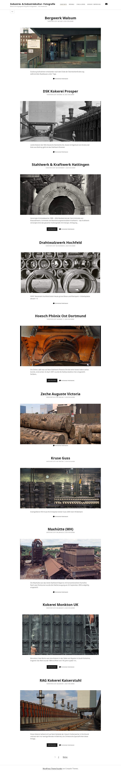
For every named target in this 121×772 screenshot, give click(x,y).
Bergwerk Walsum (60, 18)
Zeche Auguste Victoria (60, 394)
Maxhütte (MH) (60, 529)
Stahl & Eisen (81, 4)
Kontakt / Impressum (94, 4)
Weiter (65, 757)
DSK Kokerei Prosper (60, 91)
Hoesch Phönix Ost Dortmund (60, 316)
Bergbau (71, 4)
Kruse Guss (60, 458)
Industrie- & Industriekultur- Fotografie (32, 3)
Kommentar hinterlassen (61, 78)
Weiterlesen (52, 229)
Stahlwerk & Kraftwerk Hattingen (60, 164)
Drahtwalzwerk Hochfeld (60, 242)
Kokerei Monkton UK (60, 604)
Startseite (63, 4)
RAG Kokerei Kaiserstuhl (60, 680)
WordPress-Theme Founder (52, 769)
